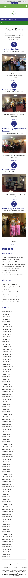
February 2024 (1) (7, 346)
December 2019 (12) (8, 419)
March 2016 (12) (7, 531)
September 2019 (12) (8, 426)
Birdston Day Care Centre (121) (11, 287)
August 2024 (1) (6, 334)
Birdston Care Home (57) (9, 284)
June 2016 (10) (6, 524)
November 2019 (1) (7, 421)
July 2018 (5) (5, 461)
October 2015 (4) (7, 544)
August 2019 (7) (6, 429)
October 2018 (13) (7, 454)
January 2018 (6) (7, 476)
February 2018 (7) (7, 474)
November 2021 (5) (7, 366)
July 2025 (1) (5, 314)
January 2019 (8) (7, 446)
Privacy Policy (24, 567)
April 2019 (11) (6, 439)
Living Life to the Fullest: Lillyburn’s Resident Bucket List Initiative (12, 258)
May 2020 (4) (6, 406)
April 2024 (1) (6, 341)
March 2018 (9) (6, 471)
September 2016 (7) (8, 516)
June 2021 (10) (6, 374)
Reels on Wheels (9, 169)
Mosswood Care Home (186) (10, 299)
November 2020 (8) (7, 391)
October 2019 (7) (7, 424)
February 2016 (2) (7, 534)
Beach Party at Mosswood (13, 208)
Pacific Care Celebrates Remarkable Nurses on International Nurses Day (12, 273)
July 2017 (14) (6, 491)
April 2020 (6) (6, 409)
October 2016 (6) (7, 514)
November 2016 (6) (7, 511)
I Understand (14, 3)
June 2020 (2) (6, 404)
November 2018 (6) (7, 451)
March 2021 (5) (6, 381)
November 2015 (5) (7, 541)
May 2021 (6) (6, 376)
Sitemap (16, 567)
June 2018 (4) (6, 464)
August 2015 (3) (6, 549)
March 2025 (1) (6, 321)
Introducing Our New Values (10, 262)
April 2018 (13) (6, 469)
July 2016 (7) (5, 521)
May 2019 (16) (6, 436)
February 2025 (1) (7, 324)
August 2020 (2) (6, 399)
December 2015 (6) (7, 539)
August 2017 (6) (6, 489)
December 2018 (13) (8, 449)
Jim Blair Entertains (10, 49)
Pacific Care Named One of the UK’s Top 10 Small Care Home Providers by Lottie (13, 265)
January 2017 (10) (7, 506)
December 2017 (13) (8, 479)
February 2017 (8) (7, 504)
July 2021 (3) (5, 371)
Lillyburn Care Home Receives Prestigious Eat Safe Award (10, 269)
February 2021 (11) (7, 384)
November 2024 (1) (7, 329)
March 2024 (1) (6, 344)
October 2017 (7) (7, 484)
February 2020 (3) (7, 414)
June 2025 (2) (6, 316)
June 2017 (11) (6, 494)
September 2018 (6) (8, 456)
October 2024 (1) (7, 331)
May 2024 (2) (6, 339)
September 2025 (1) (8, 311)
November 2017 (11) (8, 481)
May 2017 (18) (6, 496)
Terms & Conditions (5, 567)
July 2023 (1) (5, 361)
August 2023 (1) (6, 359)
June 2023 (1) (6, 364)
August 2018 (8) (6, 459)
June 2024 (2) (6, 336)
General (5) (5, 294)
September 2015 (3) (8, 546)
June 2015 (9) (6, 554)
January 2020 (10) (7, 416)
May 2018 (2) (6, 466)
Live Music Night (9, 89)
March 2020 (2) (6, 411)
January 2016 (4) (7, 536)
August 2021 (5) (6, 369)
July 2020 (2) (5, 401)
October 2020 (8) (7, 394)
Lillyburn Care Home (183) (9, 297)
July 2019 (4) (5, 431)
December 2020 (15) (8, 389)
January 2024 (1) (7, 349)
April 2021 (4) (6, 379)
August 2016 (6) (6, 519)
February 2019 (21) (7, 444)
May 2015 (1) (6, 556)
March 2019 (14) (7, 441)
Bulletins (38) (6, 289)
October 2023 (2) (7, 356)
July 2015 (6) (5, 551)
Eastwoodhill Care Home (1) (10, 292)
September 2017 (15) (8, 486)
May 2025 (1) (6, 319)
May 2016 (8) (6, 526)
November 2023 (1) (7, 354)
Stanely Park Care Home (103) (11, 302)
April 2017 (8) (6, 499)
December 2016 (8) (7, 509)
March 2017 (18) (7, 501)
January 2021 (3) (7, 386)
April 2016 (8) (6, 529)
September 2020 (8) (8, 396)
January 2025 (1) (7, 326)
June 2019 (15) (6, 434)
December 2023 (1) (7, 351)
